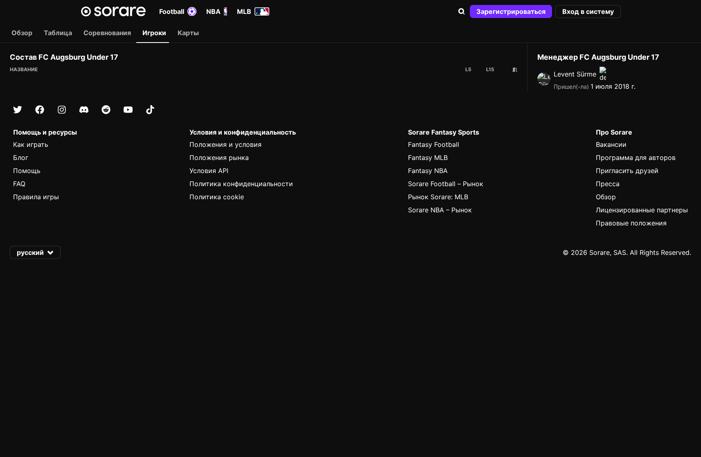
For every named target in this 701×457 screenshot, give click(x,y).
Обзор (606, 197)
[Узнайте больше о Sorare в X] (17, 109)
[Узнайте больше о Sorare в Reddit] (106, 109)
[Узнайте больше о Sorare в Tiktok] (150, 109)
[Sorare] (113, 11)
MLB (244, 11)
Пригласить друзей (627, 171)
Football (171, 11)
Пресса (608, 184)
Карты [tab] (188, 33)
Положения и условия (225, 144)
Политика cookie (216, 197)
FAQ (19, 184)
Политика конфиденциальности (241, 184)
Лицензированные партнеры (642, 210)
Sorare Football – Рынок (445, 184)
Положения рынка (219, 157)
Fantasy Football (433, 144)
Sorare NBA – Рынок (440, 210)
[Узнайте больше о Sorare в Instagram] (62, 109)
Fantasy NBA (428, 171)
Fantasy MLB (428, 157)
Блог (20, 157)
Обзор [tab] (21, 33)
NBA (213, 11)
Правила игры (36, 197)
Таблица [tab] (58, 33)
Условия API (208, 171)
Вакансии (611, 144)
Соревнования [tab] (107, 33)
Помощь (27, 171)
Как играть (30, 144)
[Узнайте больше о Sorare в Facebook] (39, 109)
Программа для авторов (636, 157)
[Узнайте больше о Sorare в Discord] (84, 109)
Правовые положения (631, 223)
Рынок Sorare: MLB (438, 197)
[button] (461, 11)
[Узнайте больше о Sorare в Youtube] (128, 109)
